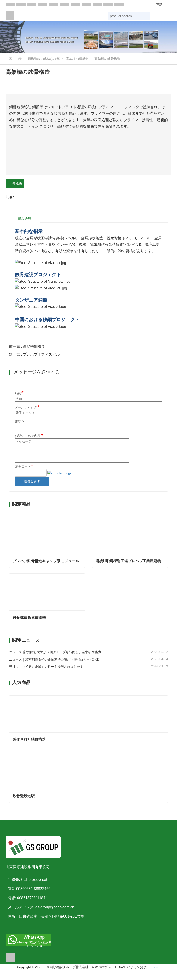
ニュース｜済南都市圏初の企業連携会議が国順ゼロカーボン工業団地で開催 (56, 659)
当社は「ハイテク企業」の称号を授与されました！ (46, 666)
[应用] (146, 17)
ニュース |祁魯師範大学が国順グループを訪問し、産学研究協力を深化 (56, 652)
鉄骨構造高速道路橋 (29, 617)
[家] (10, 15)
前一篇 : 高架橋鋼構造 (27, 346)
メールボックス (26, 407)
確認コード (23, 466)
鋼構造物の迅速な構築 (44, 59)
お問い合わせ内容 (28, 436)
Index (154, 967)
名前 (18, 393)
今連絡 (16, 183)
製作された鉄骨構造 (29, 739)
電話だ (19, 421)
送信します (32, 481)
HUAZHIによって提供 (131, 967)
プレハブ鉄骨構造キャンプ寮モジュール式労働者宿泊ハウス (49, 561)
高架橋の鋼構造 (77, 59)
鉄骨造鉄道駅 (24, 796)
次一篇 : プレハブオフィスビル (34, 354)
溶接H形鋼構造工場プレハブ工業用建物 (128, 561)
